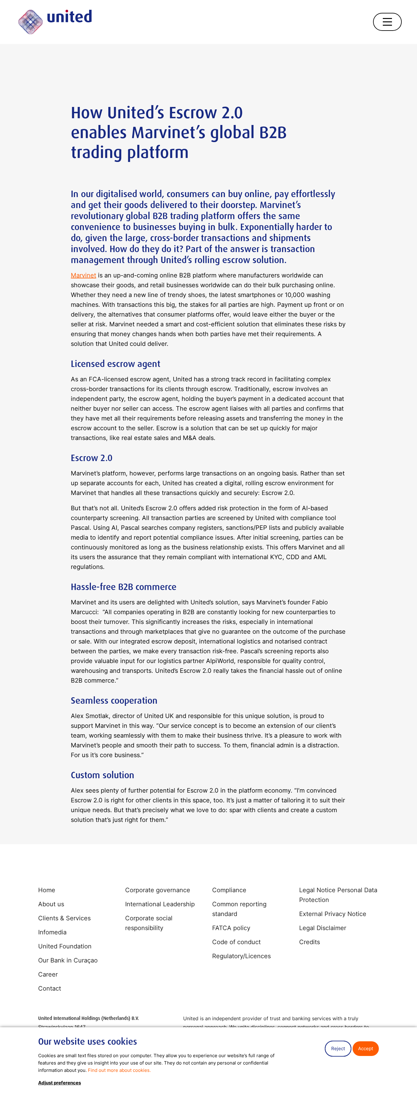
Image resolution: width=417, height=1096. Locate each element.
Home (46, 890)
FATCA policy (231, 928)
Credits (309, 942)
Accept (365, 1048)
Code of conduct (236, 942)
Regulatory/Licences (241, 956)
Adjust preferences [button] (59, 1083)
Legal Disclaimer (322, 928)
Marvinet (83, 275)
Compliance (229, 890)
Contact (49, 988)
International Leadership (160, 904)
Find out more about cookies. (119, 1070)
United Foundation (65, 946)
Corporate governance (157, 890)
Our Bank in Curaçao (68, 960)
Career (48, 974)
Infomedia (52, 932)
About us (51, 904)
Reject (338, 1048)
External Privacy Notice (332, 914)
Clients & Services (64, 918)
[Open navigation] (387, 22)
